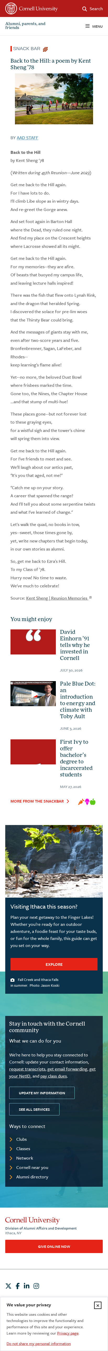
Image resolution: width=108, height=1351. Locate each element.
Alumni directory (32, 1176)
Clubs (21, 1139)
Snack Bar (28, 48)
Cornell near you (32, 1167)
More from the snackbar (37, 801)
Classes (23, 1148)
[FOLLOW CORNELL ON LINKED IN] (26, 1286)
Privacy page (68, 1333)
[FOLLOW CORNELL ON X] (8, 1286)
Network (24, 1158)
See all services (34, 1109)
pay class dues (53, 1076)
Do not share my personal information (39, 1343)
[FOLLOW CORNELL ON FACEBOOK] (18, 1286)
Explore (54, 964)
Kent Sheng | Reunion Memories (57, 598)
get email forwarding (67, 1069)
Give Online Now (54, 1246)
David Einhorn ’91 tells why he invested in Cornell (75, 645)
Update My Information (42, 1093)
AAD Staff (27, 137)
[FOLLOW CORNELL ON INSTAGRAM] (36, 1286)
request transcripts (27, 1069)
